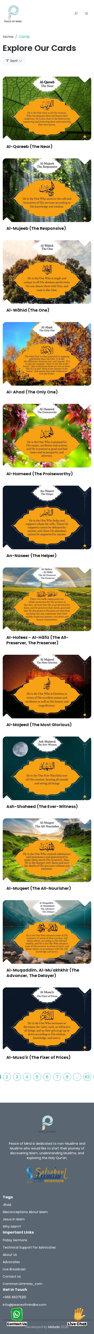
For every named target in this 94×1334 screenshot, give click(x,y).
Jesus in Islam (14, 1219)
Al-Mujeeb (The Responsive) (36, 228)
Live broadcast (14, 1269)
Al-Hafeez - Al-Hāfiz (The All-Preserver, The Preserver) (37, 640)
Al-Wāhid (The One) (28, 310)
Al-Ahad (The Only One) (32, 392)
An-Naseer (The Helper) (31, 555)
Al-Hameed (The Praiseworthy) (39, 474)
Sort (14, 60)
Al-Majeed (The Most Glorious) (39, 724)
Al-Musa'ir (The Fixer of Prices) (38, 1057)
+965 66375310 (14, 1297)
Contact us (12, 1276)
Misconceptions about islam (25, 1212)
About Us (10, 1254)
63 (87, 1077)
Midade (54, 1327)
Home (8, 36)
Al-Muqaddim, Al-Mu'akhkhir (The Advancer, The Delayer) (42, 972)
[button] (86, 14)
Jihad (7, 1204)
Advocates (11, 1262)
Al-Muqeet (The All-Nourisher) (38, 888)
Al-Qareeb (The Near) (29, 146)
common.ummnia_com (22, 1284)
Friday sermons (15, 1240)
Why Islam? (12, 1226)
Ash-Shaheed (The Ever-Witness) (42, 806)
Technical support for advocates (29, 1247)
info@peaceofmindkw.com (24, 1304)
